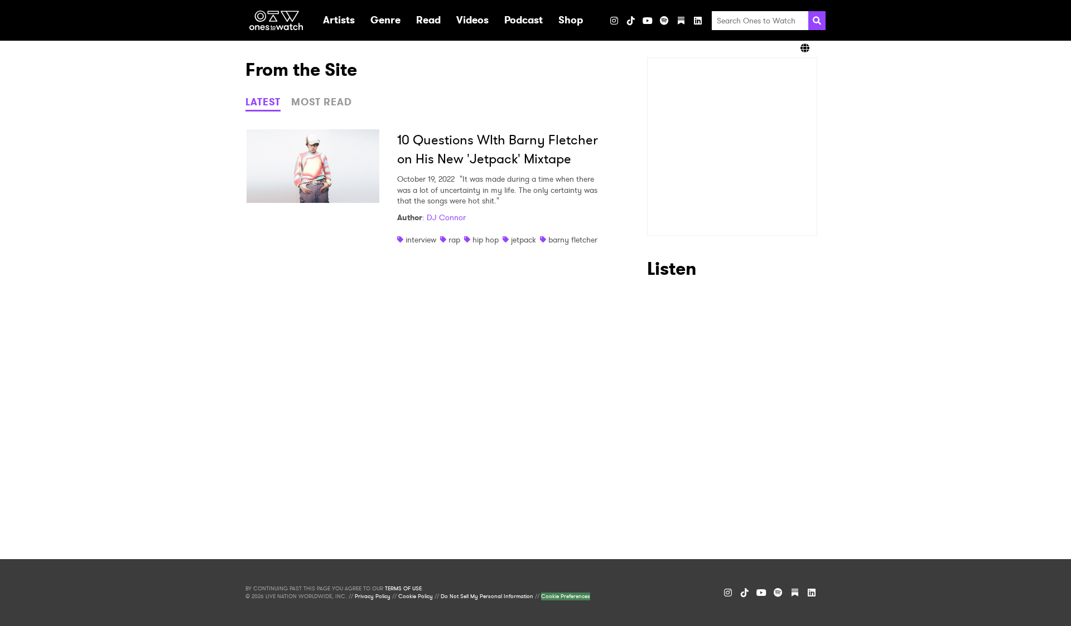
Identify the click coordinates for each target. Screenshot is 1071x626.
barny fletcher (572, 239)
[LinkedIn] (697, 20)
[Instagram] (614, 20)
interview (421, 239)
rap (454, 239)
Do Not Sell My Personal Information (487, 596)
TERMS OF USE (403, 589)
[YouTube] (647, 20)
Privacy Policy (372, 596)
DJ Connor (446, 217)
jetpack (523, 239)
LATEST (263, 102)
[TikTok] (631, 20)
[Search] (817, 20)
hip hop (485, 239)
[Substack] (681, 20)
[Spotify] (664, 20)
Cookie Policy (415, 596)
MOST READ (321, 102)
